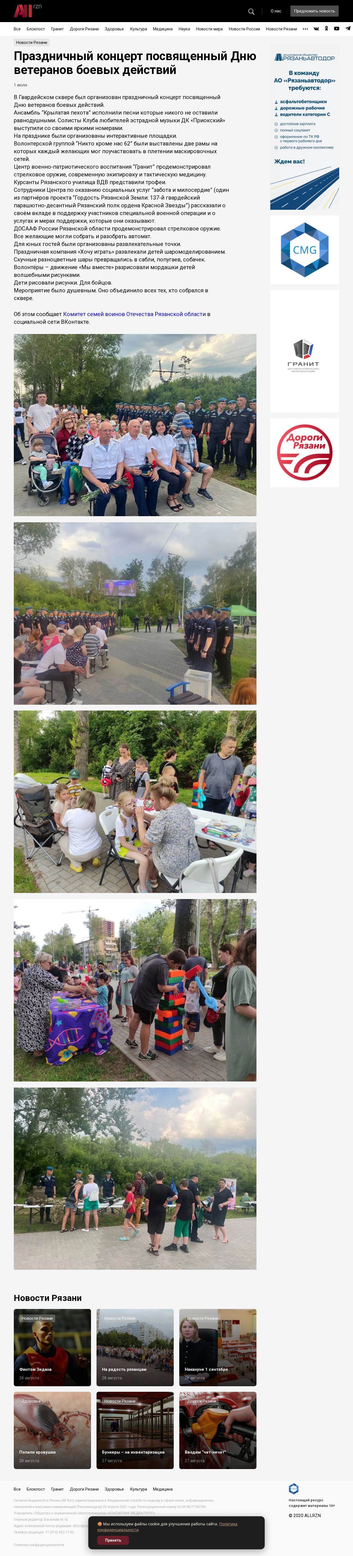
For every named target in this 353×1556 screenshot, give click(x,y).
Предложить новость (314, 11)
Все (17, 28)
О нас (276, 11)
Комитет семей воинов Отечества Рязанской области (134, 314)
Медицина (163, 28)
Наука (184, 28)
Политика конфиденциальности (39, 1545)
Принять (113, 1540)
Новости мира (209, 28)
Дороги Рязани (84, 28)
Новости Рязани (281, 28)
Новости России (244, 28)
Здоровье (114, 28)
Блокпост (36, 28)
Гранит (57, 28)
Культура (138, 28)
